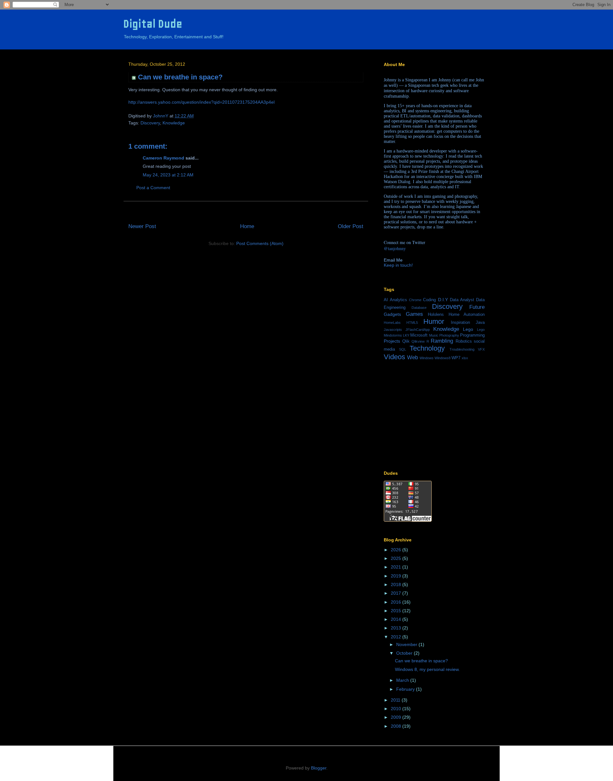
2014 (396, 619)
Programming (472, 335)
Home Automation (467, 314)
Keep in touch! (398, 265)
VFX (481, 349)
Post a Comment (153, 187)
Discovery (150, 122)
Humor (433, 321)
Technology (427, 348)
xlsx (465, 358)
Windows (427, 358)
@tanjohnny (395, 248)
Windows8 (442, 358)
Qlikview (418, 341)
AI (386, 300)
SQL (402, 349)
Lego (468, 329)
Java (480, 322)
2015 (396, 610)
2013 (396, 627)
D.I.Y (443, 299)
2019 (396, 575)
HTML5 (412, 322)
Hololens (436, 314)
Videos (394, 357)
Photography (449, 335)
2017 (396, 593)
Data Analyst (462, 300)
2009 (396, 717)
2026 (396, 549)
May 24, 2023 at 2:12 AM (168, 174)
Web (412, 357)
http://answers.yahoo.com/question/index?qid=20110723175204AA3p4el (201, 102)
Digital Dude (152, 23)
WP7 (455, 358)
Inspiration (460, 322)
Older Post (350, 226)
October (405, 653)
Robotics (464, 341)
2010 (396, 708)
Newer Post (142, 226)
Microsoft (419, 335)
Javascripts (393, 329)
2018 (396, 584)
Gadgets (392, 314)
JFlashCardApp (417, 329)
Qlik (406, 341)
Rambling (442, 341)
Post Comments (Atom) (260, 243)
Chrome (415, 300)
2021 (396, 566)
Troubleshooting (462, 349)
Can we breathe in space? (421, 660)
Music (433, 335)
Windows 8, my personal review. (427, 669)
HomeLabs (392, 322)
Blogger (318, 767)
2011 (396, 700)
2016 (396, 602)
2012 (396, 636)
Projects (392, 341)
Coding (429, 300)
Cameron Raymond (163, 157)
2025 (396, 558)
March (403, 680)
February (406, 689)
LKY (406, 335)
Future (477, 307)
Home (247, 226)
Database (419, 307)
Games (414, 314)
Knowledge (174, 122)
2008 (396, 726)
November (407, 644)
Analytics (398, 300)
